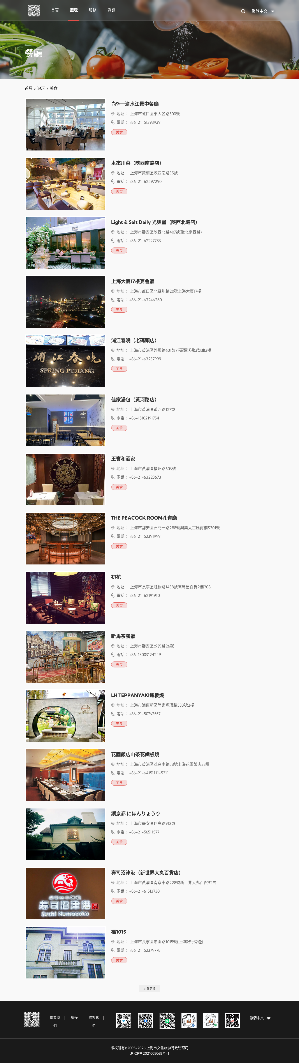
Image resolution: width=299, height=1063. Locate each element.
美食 (54, 88)
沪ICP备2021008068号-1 (149, 1053)
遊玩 (74, 10)
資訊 (111, 10)
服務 (93, 10)
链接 (74, 1017)
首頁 (55, 10)
